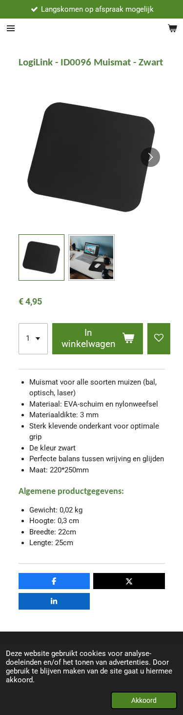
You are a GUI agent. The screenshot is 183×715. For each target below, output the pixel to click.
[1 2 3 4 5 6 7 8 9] (33, 338)
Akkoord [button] (144, 700)
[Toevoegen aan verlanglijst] (158, 338)
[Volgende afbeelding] (150, 157)
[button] (42, 257)
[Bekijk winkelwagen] (172, 28)
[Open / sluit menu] (10, 28)
